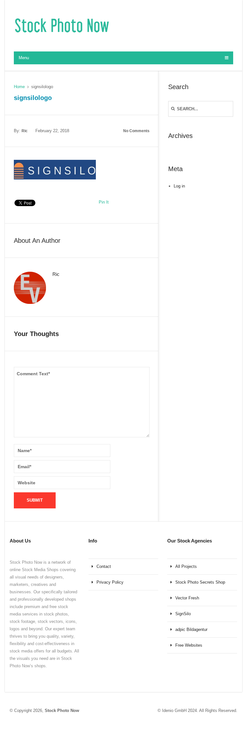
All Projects (186, 566)
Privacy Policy (110, 582)
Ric (25, 131)
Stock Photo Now (62, 710)
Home (19, 86)
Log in (179, 186)
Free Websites (188, 645)
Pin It (104, 202)
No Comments (136, 131)
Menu (24, 57)
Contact (103, 566)
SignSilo (183, 613)
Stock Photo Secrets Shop (200, 582)
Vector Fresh (187, 598)
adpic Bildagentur (191, 629)
